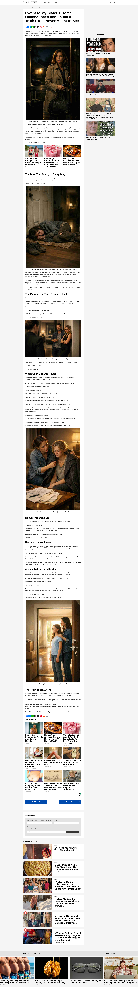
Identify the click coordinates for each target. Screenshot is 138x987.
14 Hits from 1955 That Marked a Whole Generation (99, 54)
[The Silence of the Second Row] (100, 86)
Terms (24, 953)
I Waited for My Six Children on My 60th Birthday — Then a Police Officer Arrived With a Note (67, 885)
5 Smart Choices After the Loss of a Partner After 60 (98, 138)
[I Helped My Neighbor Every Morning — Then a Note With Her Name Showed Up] (37, 902)
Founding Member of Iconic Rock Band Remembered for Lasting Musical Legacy (100, 75)
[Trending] (25, 912)
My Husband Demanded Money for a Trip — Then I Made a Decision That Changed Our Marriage (67, 919)
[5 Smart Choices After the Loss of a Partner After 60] (100, 128)
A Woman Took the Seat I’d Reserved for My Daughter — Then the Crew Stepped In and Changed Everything (67, 937)
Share (50, 27)
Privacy (30, 953)
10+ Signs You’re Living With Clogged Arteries (65, 849)
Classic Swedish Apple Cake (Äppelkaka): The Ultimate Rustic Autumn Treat (66, 868)
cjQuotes (30, 2)
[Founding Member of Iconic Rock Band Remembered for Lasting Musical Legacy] (100, 65)
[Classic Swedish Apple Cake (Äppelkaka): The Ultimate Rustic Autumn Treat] (37, 868)
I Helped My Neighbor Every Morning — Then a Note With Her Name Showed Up (66, 902)
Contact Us (56, 2)
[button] (111, 2)
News (49, 2)
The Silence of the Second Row (96, 95)
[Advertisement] (100, 23)
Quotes (43, 2)
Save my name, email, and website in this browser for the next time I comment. (49, 828)
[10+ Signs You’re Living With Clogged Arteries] (37, 851)
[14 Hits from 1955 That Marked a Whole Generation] (100, 45)
